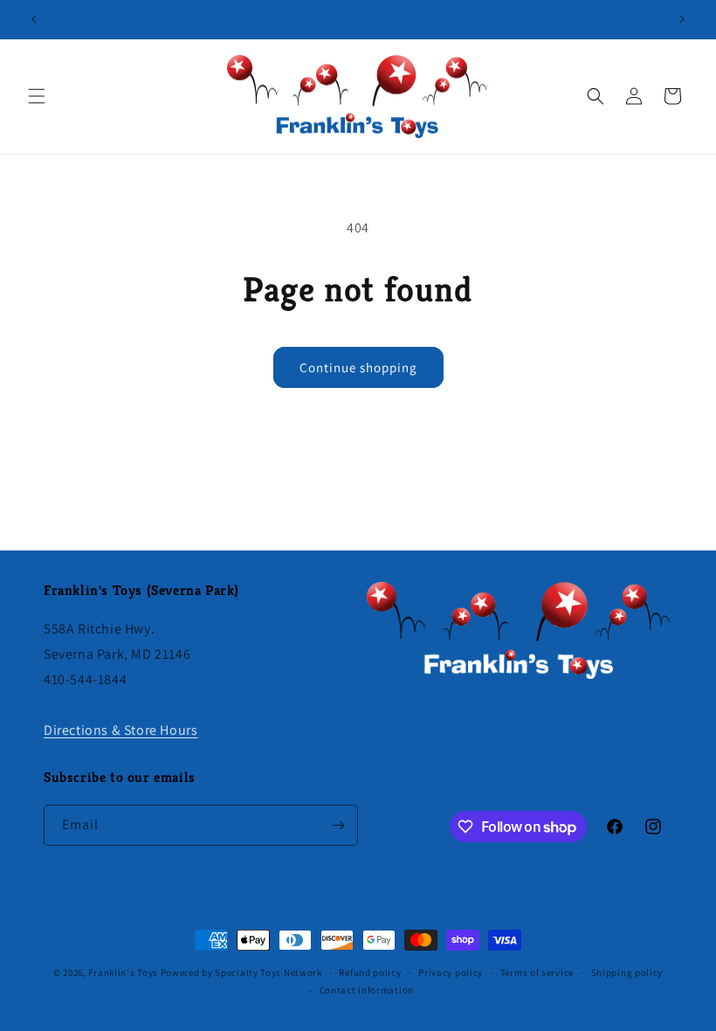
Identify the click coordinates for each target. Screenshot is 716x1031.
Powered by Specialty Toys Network (241, 972)
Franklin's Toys (123, 972)
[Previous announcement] (34, 19)
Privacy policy (450, 972)
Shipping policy (627, 972)
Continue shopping (358, 367)
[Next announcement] (682, 19)
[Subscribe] (338, 825)
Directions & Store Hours (120, 730)
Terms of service (537, 972)
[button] (36, 96)
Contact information (367, 990)
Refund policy (370, 972)
